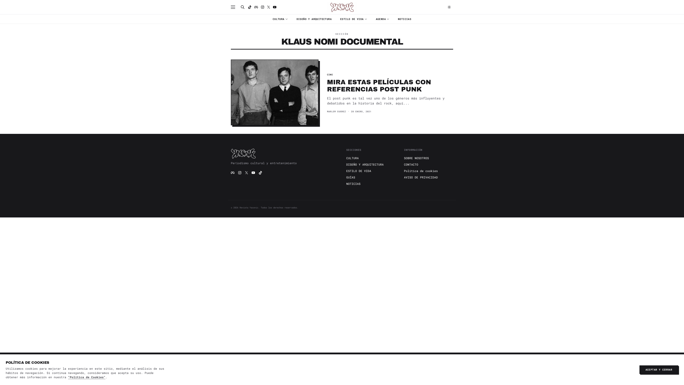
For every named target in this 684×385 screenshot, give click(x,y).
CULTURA (278, 19)
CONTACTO (411, 164)
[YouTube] (253, 172)
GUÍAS (350, 177)
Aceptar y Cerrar (659, 369)
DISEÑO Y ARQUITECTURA (314, 19)
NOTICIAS (404, 19)
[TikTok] (250, 7)
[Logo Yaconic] (342, 7)
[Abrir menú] (235, 7)
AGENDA (381, 19)
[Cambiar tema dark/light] (449, 7)
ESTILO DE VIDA (352, 19)
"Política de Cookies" (86, 377)
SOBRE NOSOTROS (416, 158)
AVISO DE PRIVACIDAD (421, 177)
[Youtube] (274, 7)
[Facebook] (256, 7)
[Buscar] (243, 7)
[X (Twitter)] (246, 172)
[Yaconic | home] (284, 153)
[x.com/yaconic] (268, 7)
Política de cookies (421, 171)
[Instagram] (262, 7)
